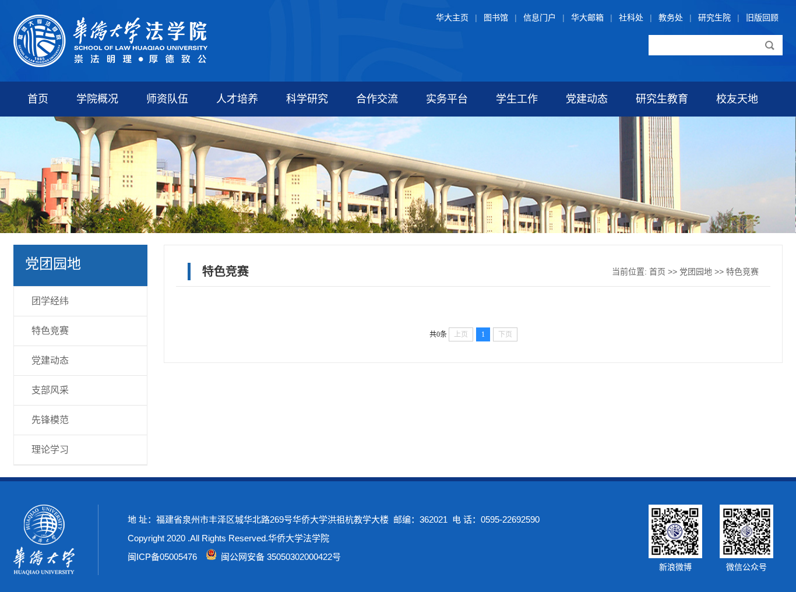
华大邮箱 (587, 17)
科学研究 (307, 99)
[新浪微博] (675, 555)
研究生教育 (662, 99)
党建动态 (587, 99)
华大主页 (452, 17)
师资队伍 (167, 99)
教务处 (670, 17)
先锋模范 (50, 420)
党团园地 (695, 271)
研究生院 (714, 17)
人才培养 (237, 99)
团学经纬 (50, 301)
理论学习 (50, 449)
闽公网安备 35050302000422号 (278, 557)
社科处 (631, 17)
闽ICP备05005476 (162, 557)
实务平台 (447, 99)
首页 (37, 99)
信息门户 (539, 17)
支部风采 (50, 390)
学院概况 (97, 99)
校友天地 (737, 99)
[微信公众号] (746, 555)
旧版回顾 (762, 17)
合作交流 (377, 99)
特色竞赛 (50, 331)
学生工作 (517, 99)
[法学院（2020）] (110, 64)
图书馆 (496, 17)
